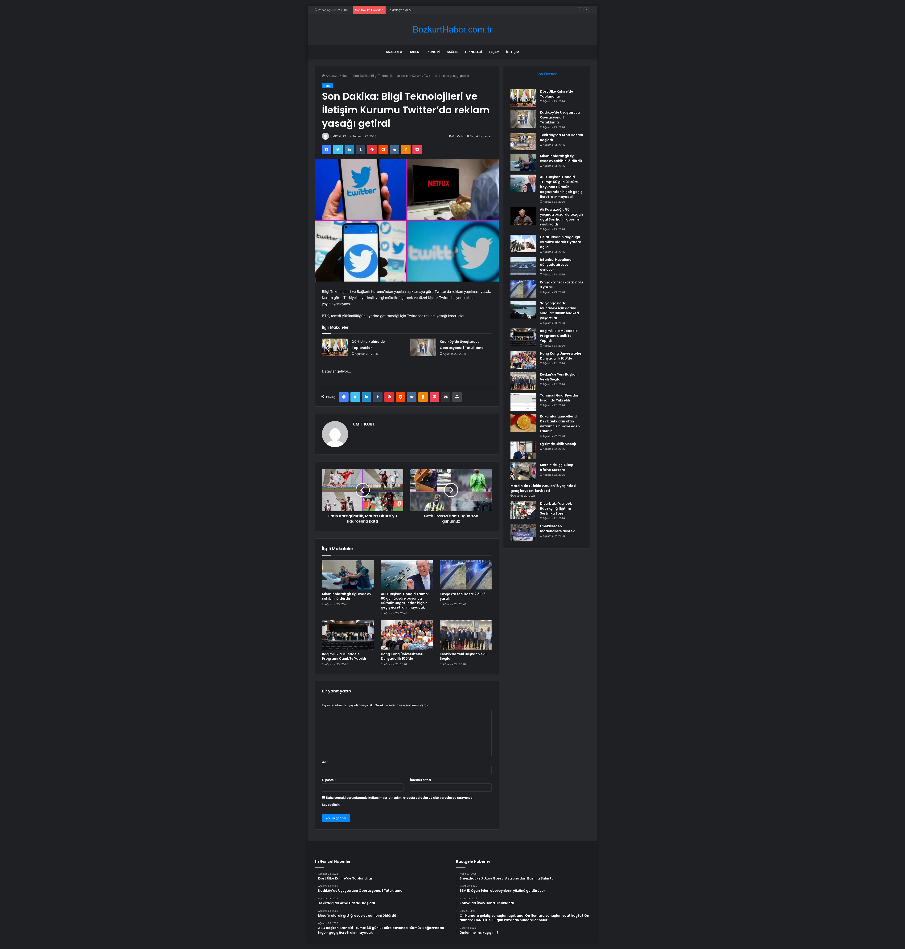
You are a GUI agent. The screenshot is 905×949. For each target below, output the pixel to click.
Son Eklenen (546, 74)
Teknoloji (473, 52)
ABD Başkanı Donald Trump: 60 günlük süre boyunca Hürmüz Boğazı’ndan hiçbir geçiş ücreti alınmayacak (405, 601)
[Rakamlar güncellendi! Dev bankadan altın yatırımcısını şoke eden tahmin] (523, 423)
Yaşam (494, 52)
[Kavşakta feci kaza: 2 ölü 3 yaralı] (466, 574)
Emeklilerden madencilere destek (557, 528)
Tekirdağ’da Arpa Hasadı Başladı (411, 10)
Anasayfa (394, 52)
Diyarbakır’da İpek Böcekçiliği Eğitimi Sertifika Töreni (556, 508)
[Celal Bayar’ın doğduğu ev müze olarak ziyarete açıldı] (523, 243)
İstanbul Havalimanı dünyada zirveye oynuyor (557, 264)
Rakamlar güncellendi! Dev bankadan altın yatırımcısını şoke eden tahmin (560, 424)
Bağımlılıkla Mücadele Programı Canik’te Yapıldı (344, 656)
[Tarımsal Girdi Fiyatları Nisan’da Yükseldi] (523, 402)
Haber (414, 52)
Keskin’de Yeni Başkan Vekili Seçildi (463, 656)
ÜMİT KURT (338, 136)
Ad (325, 762)
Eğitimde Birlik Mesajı (558, 444)
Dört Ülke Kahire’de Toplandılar (556, 94)
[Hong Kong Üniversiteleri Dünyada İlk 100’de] (407, 635)
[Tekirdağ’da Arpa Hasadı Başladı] (523, 141)
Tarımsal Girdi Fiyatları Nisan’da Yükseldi (560, 398)
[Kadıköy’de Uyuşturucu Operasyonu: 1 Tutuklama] (423, 347)
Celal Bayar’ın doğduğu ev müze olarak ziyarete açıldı (560, 242)
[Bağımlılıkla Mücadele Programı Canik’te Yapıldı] (348, 635)
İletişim (512, 52)
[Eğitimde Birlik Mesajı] (523, 450)
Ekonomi (433, 52)
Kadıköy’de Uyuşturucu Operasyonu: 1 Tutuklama (560, 117)
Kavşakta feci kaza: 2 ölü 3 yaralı (462, 596)
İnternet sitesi (420, 780)
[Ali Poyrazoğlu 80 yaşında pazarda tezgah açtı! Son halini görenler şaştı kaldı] (523, 216)
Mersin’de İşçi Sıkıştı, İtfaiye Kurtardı (558, 467)
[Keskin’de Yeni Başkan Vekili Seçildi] (466, 635)
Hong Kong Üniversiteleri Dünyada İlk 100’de (402, 656)
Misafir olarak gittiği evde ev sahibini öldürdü (346, 596)
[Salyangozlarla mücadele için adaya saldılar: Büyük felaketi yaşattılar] (523, 310)
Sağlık (452, 52)
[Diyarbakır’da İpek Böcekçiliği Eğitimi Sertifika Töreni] (523, 510)
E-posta (329, 780)
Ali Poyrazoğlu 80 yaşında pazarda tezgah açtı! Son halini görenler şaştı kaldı (561, 217)
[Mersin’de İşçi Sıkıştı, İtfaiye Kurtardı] (523, 471)
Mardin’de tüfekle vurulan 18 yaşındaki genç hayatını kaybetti (543, 488)
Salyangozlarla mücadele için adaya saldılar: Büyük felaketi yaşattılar (559, 310)
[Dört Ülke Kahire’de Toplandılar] (335, 347)
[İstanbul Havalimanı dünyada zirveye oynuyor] (523, 266)
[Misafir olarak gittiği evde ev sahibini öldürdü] (348, 574)
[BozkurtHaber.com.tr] (452, 29)
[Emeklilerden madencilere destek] (523, 532)
